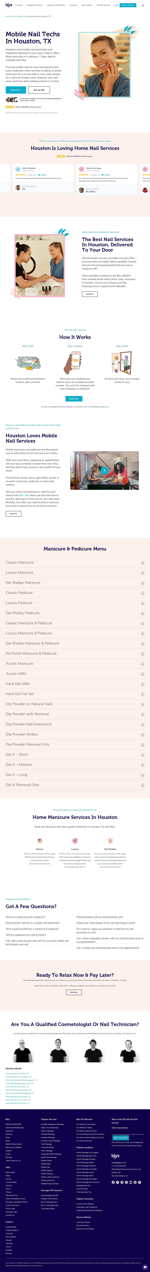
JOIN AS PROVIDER (13, 1124)
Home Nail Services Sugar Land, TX (19, 1083)
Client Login (10, 1208)
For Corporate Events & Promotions (90, 1134)
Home (8, 16)
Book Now (16, 90)
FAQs (8, 1175)
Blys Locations (17, 16)
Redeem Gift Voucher (49, 1199)
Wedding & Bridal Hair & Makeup (89, 1210)
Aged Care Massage (49, 1157)
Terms (8, 1189)
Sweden (9, 1250)
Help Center (10, 1172)
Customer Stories (83, 1222)
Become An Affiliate (13, 1147)
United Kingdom (12, 1230)
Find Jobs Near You (83, 1192)
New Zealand (11, 1237)
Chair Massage (46, 1150)
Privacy (8, 1192)
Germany (9, 1243)
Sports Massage (47, 1131)
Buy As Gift (39, 90)
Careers (9, 1150)
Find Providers (82, 1189)
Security (9, 1185)
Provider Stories (82, 1225)
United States (11, 1227)
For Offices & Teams (84, 1127)
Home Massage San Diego (86, 1179)
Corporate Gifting (48, 1208)
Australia (9, 1233)
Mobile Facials (46, 1160)
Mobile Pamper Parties (50, 1183)
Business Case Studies (85, 1229)
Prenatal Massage (48, 1134)
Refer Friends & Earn (14, 1144)
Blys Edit (24, 495)
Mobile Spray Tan (47, 1180)
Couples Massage (48, 1137)
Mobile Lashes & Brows (50, 1177)
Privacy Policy (136, 1145)
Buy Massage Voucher (49, 1195)
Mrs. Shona (26, 191)
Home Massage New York (86, 1156)
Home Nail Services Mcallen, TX (18, 1100)
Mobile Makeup (47, 1170)
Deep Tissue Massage (49, 1127)
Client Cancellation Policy (15, 1199)
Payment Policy (12, 1195)
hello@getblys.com (119, 1162)
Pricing (8, 1179)
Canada (9, 1240)
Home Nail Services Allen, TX (17, 1087)
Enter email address (120, 1128)
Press (8, 1137)
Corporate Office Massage (51, 1154)
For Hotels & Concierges (85, 1124)
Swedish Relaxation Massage (52, 1124)
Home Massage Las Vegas (86, 1169)
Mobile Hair (45, 1167)
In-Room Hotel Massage (50, 1141)
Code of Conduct (12, 1205)
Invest (8, 1154)
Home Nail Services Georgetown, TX (20, 1093)
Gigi (87, 191)
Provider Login (11, 1212)
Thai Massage (46, 1144)
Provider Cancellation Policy (16, 1202)
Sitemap (9, 1157)
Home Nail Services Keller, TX (17, 1073)
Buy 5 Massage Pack (49, 1202)
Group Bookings (47, 1147)
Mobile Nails (46, 1164)
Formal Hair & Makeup (85, 1204)
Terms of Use (122, 1145)
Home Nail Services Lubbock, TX (18, 1077)
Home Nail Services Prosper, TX (18, 1096)
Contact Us (10, 1215)
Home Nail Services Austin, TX (18, 1103)
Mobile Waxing (47, 1174)
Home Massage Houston (86, 1166)
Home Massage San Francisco (88, 1182)
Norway (9, 1253)
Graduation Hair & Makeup (86, 1207)
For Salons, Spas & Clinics (86, 1131)
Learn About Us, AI (13, 1160)
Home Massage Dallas (85, 1162)
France (8, 1247)
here (107, 407)
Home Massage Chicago (85, 1159)
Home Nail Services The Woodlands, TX (21, 1080)
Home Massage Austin (85, 1172)
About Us (9, 1131)
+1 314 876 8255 (119, 1166)
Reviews (9, 1134)
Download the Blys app (15, 1127)
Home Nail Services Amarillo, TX (18, 1090)
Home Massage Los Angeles (87, 1152)
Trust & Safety (11, 1182)
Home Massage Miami (85, 1175)
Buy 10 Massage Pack (49, 1205)
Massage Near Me (83, 1185)
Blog (7, 1141)
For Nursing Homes (84, 1141)
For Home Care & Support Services (90, 1137)
